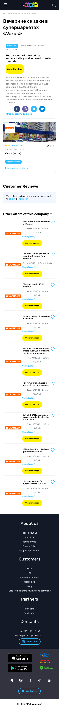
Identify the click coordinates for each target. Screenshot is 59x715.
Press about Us (29, 533)
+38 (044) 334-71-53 (29, 631)
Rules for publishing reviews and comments (29, 590)
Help (29, 568)
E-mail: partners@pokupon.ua (29, 635)
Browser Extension (29, 577)
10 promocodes (13, 162)
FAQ (29, 573)
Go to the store (14, 69)
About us (29, 537)
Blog (29, 586)
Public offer (29, 613)
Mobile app (29, 582)
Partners (29, 608)
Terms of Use (29, 541)
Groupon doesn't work (30, 550)
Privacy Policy (29, 546)
